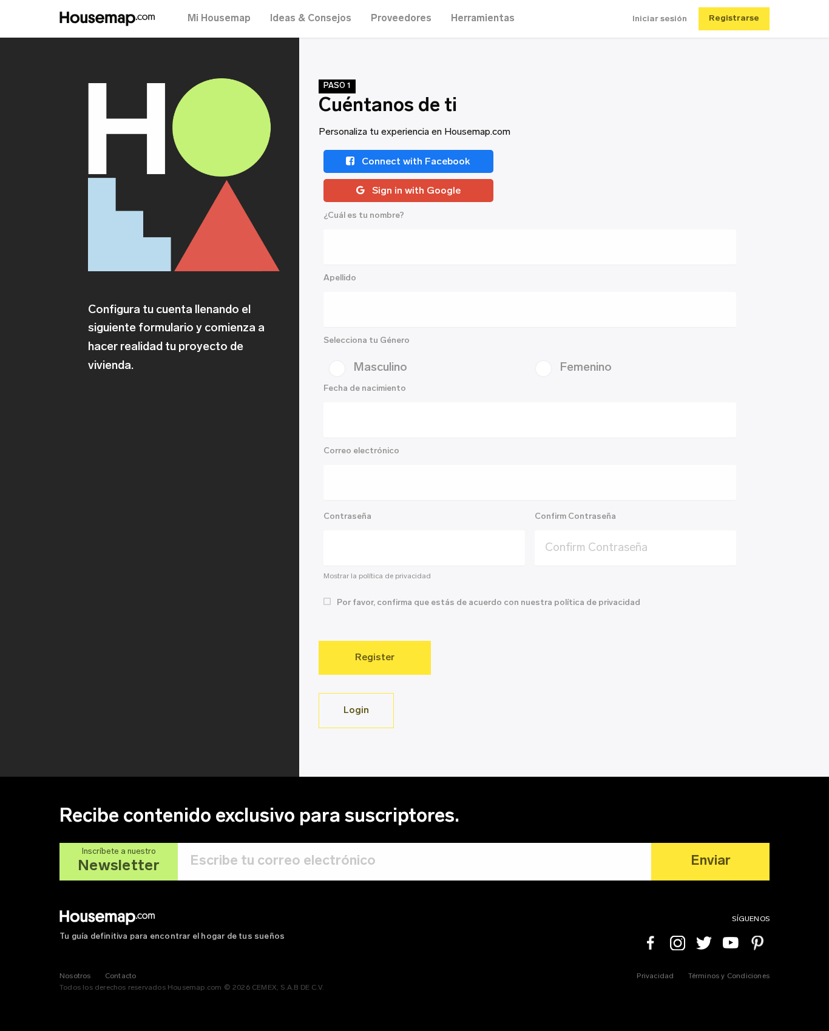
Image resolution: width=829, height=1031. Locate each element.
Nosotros (75, 976)
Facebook (650, 943)
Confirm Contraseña (575, 516)
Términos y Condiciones (729, 976)
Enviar (711, 861)
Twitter (704, 943)
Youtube (731, 943)
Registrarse (734, 18)
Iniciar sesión (659, 19)
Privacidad (655, 976)
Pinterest (757, 943)
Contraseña (347, 516)
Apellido (339, 278)
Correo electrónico (361, 451)
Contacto (121, 976)
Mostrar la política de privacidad (377, 576)
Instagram (677, 943)
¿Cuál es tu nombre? (363, 215)
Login (356, 710)
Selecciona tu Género (366, 340)
